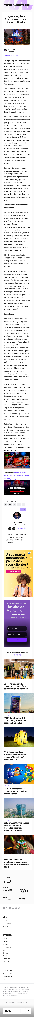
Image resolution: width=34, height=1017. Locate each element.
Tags (4, 979)
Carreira (5, 956)
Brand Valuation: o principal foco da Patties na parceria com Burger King (17, 476)
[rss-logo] (16, 908)
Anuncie (5, 926)
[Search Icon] (23, 1010)
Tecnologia (6, 961)
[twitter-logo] (7, 908)
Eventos (5, 953)
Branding (6, 944)
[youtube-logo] (13, 908)
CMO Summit (7, 923)
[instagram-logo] (4, 908)
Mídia (4, 950)
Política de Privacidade (10, 974)
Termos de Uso (8, 977)
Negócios (6, 942)
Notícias (5, 921)
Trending (5, 939)
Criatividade (7, 959)
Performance (7, 947)
